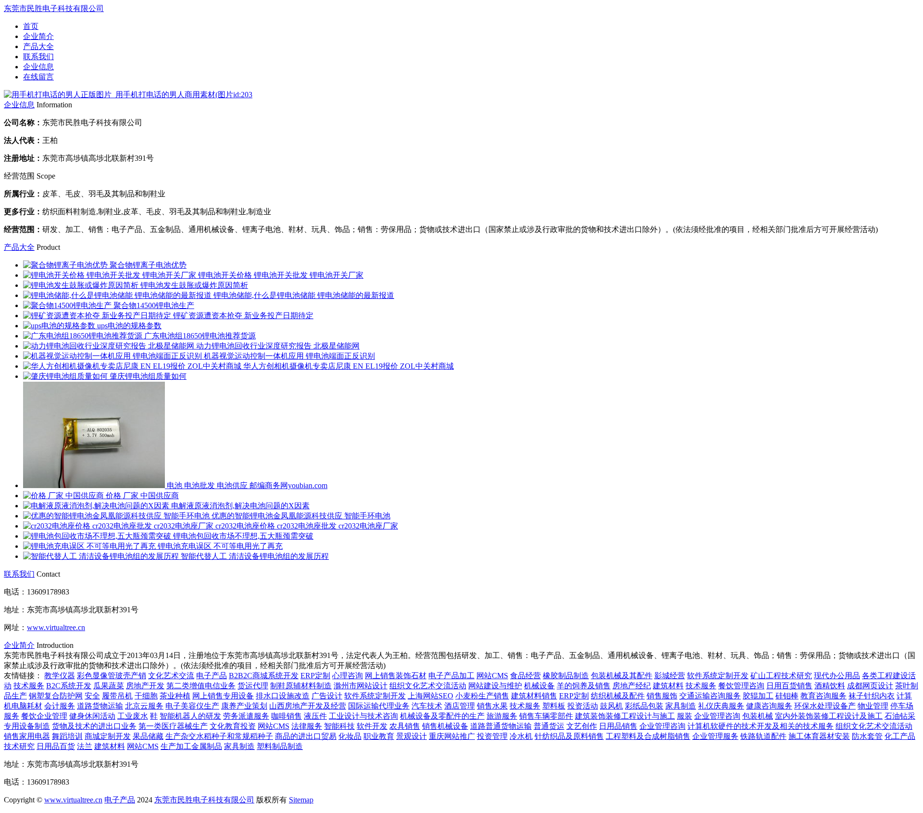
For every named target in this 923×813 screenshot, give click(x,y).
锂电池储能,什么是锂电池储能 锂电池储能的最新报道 (303, 295)
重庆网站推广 (452, 736)
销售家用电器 (27, 736)
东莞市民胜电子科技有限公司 (54, 8)
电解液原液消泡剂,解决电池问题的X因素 (240, 506)
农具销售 (404, 726)
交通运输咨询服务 (710, 696)
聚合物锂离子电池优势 (148, 265)
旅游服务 (501, 716)
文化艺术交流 (171, 675)
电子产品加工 (451, 675)
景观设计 (411, 736)
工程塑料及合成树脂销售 (648, 736)
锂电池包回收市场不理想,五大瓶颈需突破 (243, 536)
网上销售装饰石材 (395, 675)
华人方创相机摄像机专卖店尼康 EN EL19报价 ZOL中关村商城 (348, 366)
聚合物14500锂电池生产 (153, 305)
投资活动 (582, 706)
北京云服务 (144, 706)
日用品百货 (56, 746)
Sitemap (301, 800)
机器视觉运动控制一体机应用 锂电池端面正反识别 (289, 356)
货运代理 (252, 686)
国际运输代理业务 (379, 706)
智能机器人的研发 (190, 716)
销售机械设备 (445, 726)
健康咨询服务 (769, 706)
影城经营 (669, 675)
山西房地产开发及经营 (307, 706)
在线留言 (38, 77)
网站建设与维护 (495, 686)
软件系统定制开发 (717, 675)
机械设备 (539, 686)
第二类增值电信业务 (201, 686)
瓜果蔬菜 (108, 686)
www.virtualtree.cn (56, 627)
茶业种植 (175, 696)
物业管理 (873, 706)
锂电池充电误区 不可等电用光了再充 (220, 546)
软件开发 (372, 726)
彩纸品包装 (644, 706)
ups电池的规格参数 (129, 326)
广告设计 (327, 696)
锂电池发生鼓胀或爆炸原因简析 (194, 285)
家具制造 (680, 706)
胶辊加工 (758, 696)
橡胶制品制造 (566, 675)
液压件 (315, 716)
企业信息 (38, 67)
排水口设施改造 (283, 696)
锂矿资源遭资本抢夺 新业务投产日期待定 (243, 315)
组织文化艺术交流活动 (427, 686)
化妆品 (350, 736)
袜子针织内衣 (871, 696)
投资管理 (492, 736)
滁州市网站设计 (360, 686)
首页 (30, 26)
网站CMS (492, 675)
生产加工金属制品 (191, 746)
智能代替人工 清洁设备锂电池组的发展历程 (255, 556)
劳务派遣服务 (246, 716)
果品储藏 (148, 736)
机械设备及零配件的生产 (442, 716)
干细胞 (146, 696)
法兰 (84, 746)
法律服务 (306, 726)
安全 (92, 696)
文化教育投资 (233, 726)
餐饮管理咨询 (741, 686)
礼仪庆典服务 (721, 706)
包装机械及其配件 (621, 675)
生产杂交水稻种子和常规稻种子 (219, 736)
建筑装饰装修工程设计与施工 (625, 716)
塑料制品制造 (280, 746)
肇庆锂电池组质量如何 (148, 376)
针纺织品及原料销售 (569, 736)
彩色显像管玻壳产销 (111, 675)
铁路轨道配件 (763, 736)
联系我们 (38, 56)
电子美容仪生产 (192, 706)
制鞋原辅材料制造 (301, 686)
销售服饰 (662, 696)
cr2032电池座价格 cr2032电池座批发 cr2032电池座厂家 (306, 526)
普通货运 (549, 726)
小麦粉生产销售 (482, 696)
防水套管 (867, 736)
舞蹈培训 (67, 736)
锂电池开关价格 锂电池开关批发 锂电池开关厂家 (280, 275)
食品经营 (525, 675)
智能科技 (339, 726)
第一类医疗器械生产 (173, 726)
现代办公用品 (837, 675)
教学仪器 (59, 675)
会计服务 (59, 706)
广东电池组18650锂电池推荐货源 (200, 336)
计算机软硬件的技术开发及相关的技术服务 (760, 726)
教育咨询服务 (823, 696)
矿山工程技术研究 (781, 675)
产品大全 (38, 46)
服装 (684, 716)
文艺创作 (581, 726)
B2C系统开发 (68, 686)
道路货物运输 (100, 706)
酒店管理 (459, 706)
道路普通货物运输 (501, 726)
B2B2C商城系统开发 (264, 675)
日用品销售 (618, 726)
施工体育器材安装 (819, 736)
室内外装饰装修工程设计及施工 (829, 716)
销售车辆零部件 (546, 716)
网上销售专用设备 (223, 696)
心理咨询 (347, 675)
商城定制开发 (108, 736)
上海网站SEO (430, 696)
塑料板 (553, 706)
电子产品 (211, 675)
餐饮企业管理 (44, 716)
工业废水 (132, 716)
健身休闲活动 (92, 716)
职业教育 (378, 736)
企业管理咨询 (717, 716)
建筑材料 (668, 686)
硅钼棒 (786, 696)
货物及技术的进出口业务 (94, 726)
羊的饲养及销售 (584, 686)
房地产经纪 (631, 686)
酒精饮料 (829, 686)
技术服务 (28, 686)
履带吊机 (117, 696)
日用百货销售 (789, 686)
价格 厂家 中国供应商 (142, 495)
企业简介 (38, 36)
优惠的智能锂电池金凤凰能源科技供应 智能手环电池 (301, 516)
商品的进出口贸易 (306, 736)
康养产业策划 (244, 706)
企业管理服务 (715, 736)
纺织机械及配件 (618, 696)
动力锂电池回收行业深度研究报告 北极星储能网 (278, 346)
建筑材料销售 (534, 696)
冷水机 (521, 736)
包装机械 (757, 716)
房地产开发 (145, 686)
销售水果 (492, 706)
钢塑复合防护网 (56, 696)
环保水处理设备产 (825, 706)
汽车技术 (427, 706)
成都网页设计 (870, 686)
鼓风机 (611, 706)
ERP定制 (315, 675)
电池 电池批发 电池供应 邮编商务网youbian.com (247, 485)
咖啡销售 (286, 716)
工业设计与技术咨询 (363, 716)
